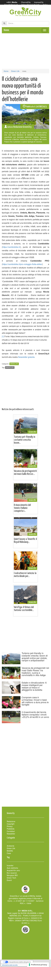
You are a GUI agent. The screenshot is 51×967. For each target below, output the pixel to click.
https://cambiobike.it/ (11, 247)
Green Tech (11, 878)
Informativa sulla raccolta (10, 965)
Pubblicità (10, 829)
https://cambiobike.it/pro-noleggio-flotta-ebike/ (22, 264)
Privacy (10, 826)
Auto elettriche (12, 868)
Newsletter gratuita (26, 357)
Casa (9, 853)
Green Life (15, 71)
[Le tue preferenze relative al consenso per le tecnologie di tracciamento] (38, 964)
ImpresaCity (38, 2)
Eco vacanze (12, 873)
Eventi (9, 880)
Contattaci (11, 831)
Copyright (10, 824)
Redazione (11, 821)
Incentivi (10, 865)
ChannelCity (26, 2)
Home (6, 30)
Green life (10, 367)
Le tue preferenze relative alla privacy (19, 962)
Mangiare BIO (12, 875)
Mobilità (10, 851)
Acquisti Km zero (13, 870)
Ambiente (10, 846)
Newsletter (11, 833)
